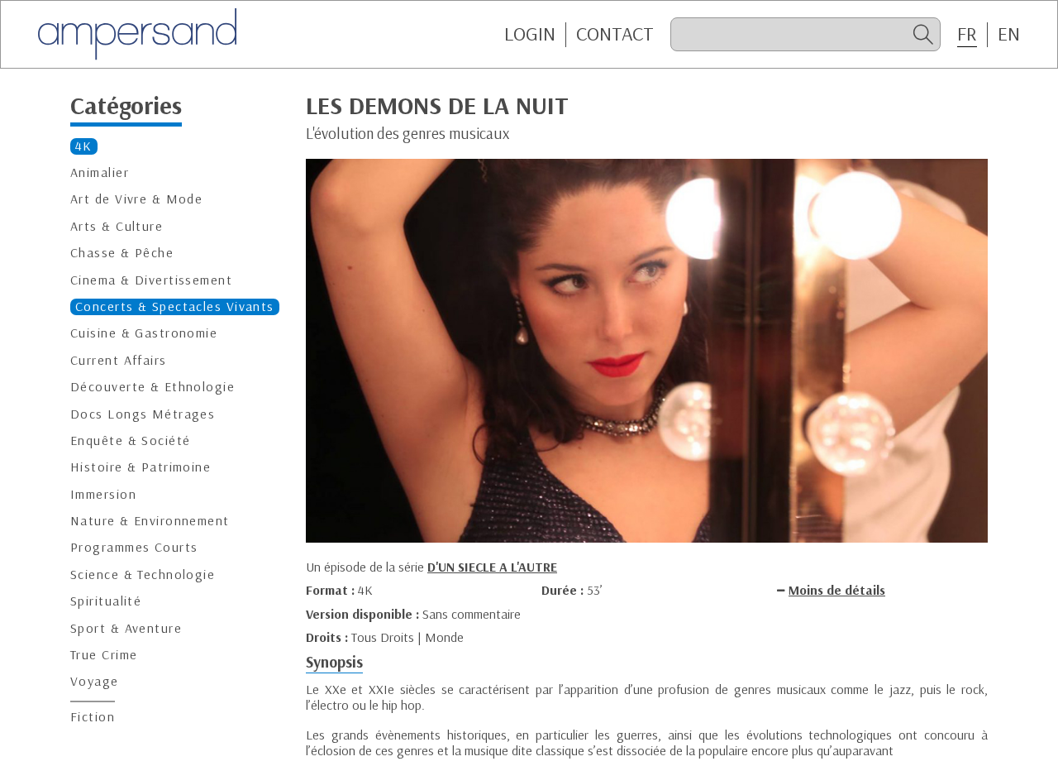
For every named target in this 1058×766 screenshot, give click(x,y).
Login (529, 33)
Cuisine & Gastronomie (143, 333)
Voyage (94, 681)
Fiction (92, 717)
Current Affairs (118, 360)
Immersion (103, 494)
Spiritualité (105, 601)
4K (84, 146)
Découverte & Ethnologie (152, 387)
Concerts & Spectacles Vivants (174, 306)
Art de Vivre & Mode (136, 199)
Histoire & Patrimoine (140, 467)
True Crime (103, 655)
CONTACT (615, 33)
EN (1009, 33)
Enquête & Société (130, 440)
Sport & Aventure (126, 628)
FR (967, 33)
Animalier (99, 172)
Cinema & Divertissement (151, 279)
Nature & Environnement (150, 521)
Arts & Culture (116, 226)
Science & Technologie (142, 574)
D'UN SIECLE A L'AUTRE (492, 566)
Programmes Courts (134, 547)
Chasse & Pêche (122, 253)
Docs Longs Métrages (142, 413)
